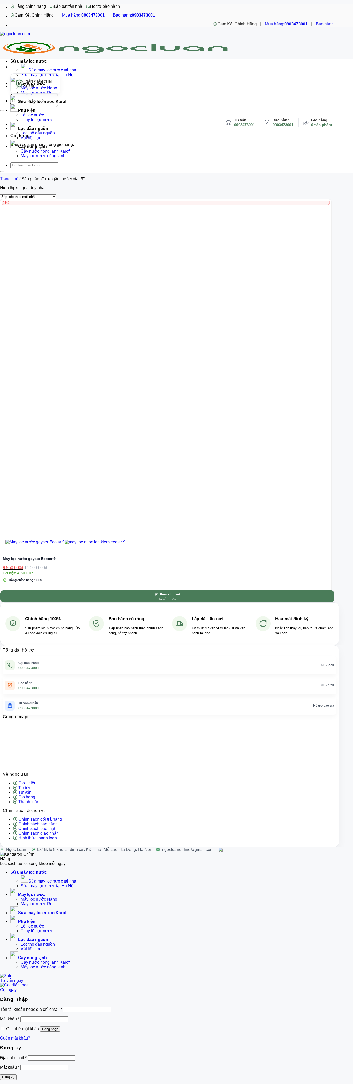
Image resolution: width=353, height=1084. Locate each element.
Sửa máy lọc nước (28, 61)
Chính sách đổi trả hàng (40, 819)
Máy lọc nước (31, 894)
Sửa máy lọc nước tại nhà (52, 70)
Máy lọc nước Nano (39, 899)
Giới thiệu (27, 783)
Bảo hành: (134, 15)
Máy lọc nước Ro (36, 904)
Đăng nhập (50, 1029)
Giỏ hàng (26, 797)
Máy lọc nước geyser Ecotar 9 (29, 559)
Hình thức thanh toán (37, 838)
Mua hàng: (83, 15)
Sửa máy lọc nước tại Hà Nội (47, 886)
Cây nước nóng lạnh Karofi (46, 151)
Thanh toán (28, 801)
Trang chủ (9, 179)
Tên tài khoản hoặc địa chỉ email (31, 1009)
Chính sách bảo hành (38, 824)
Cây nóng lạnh (32, 146)
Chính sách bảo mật (36, 828)
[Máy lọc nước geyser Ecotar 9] (65, 542)
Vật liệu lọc (31, 138)
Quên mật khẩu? (15, 1038)
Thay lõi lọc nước (37, 119)
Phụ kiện (26, 110)
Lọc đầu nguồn (33, 128)
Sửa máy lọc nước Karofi (42, 101)
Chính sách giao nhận (38, 833)
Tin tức (24, 788)
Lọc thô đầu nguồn (38, 133)
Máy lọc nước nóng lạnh (43, 156)
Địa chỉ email (13, 1058)
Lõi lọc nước (32, 115)
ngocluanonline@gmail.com (187, 849)
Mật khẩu (9, 1019)
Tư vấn (25, 792)
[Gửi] (2, 110)
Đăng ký (8, 1077)
